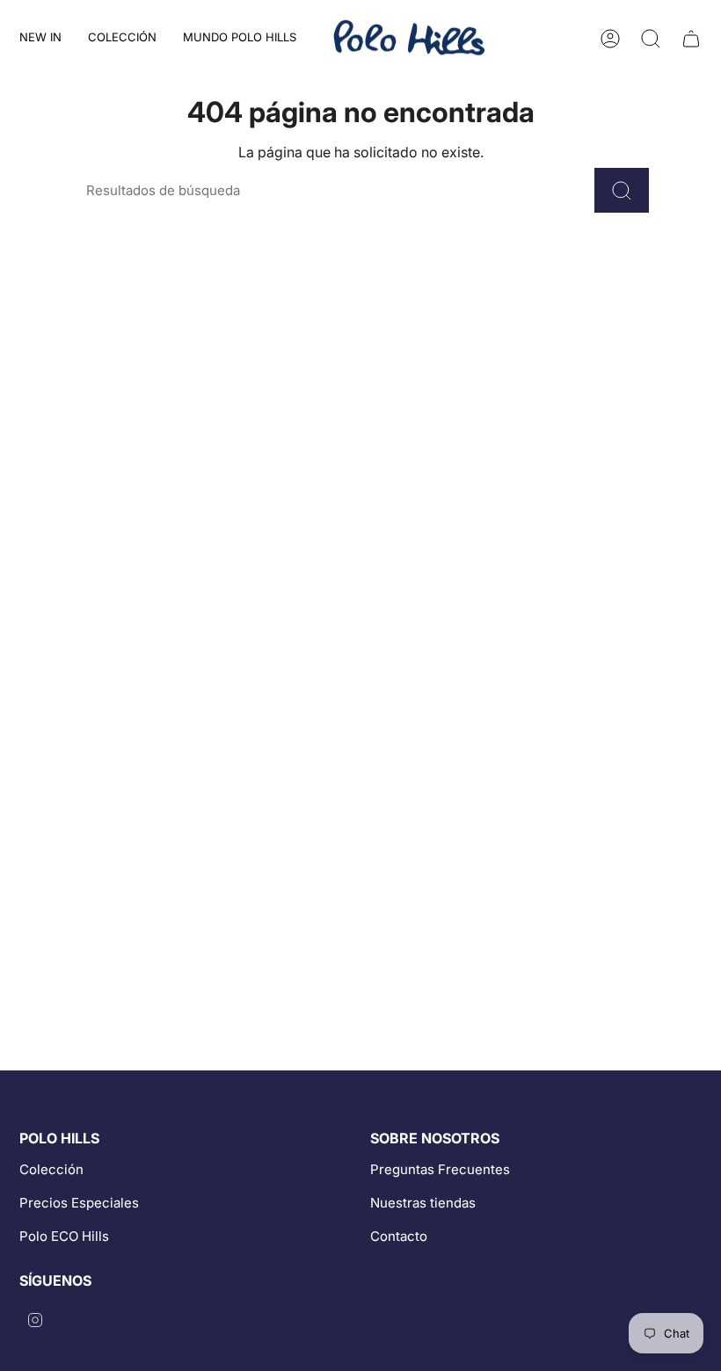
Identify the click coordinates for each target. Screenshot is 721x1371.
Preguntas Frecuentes (440, 1169)
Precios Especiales (79, 1202)
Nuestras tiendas (423, 1202)
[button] (122, 38)
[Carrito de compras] (691, 39)
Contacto (398, 1236)
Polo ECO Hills (64, 1236)
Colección (51, 1169)
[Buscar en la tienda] (621, 190)
